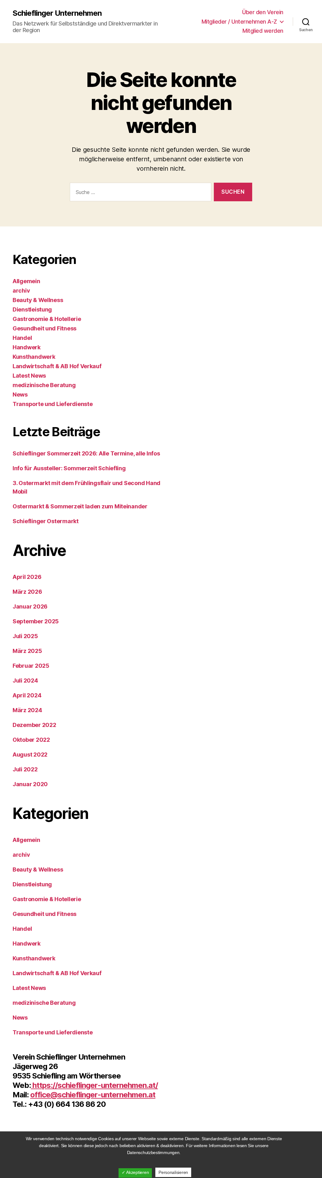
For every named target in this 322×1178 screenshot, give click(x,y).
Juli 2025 (25, 636)
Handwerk (27, 347)
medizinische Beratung (44, 385)
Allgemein (26, 281)
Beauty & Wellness (38, 300)
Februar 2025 (31, 665)
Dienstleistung (32, 309)
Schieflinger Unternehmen (57, 13)
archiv (21, 290)
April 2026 (27, 577)
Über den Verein (262, 12)
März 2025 (27, 651)
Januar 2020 (30, 784)
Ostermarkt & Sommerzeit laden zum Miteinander (80, 506)
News (20, 394)
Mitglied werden (262, 30)
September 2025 (36, 621)
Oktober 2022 (31, 739)
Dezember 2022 (34, 725)
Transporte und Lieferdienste (52, 404)
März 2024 (27, 710)
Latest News (29, 375)
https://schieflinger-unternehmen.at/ (94, 1085)
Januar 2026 (30, 606)
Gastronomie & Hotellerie (47, 319)
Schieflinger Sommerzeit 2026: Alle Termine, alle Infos (86, 453)
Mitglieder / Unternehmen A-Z (239, 21)
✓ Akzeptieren (135, 1172)
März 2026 (27, 591)
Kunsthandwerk (34, 356)
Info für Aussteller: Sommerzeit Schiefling (69, 468)
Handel (22, 338)
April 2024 (27, 695)
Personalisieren (173, 1172)
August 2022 (30, 754)
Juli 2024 (25, 680)
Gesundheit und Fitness (44, 328)
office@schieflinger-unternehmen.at (92, 1094)
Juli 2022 (25, 769)
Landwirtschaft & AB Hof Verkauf (57, 366)
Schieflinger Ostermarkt (46, 521)
